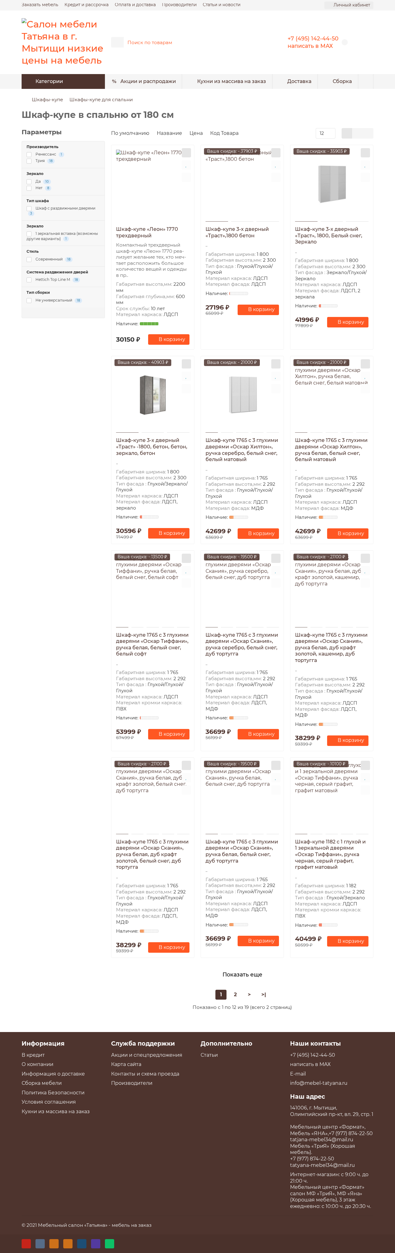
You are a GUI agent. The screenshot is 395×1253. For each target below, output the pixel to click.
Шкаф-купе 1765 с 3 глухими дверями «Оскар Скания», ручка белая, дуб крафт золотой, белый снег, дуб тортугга (152, 854)
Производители (179, 4)
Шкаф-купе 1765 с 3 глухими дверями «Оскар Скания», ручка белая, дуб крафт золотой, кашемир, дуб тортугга (331, 647)
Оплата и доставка (135, 4)
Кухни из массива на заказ (231, 81)
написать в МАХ (310, 46)
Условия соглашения (49, 1102)
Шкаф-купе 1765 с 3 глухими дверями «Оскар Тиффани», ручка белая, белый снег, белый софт (152, 644)
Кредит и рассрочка (86, 4)
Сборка (342, 81)
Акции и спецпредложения (146, 1055)
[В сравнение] (186, 177)
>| (263, 994)
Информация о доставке (53, 1074)
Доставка (299, 81)
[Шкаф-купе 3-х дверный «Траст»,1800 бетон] (242, 184)
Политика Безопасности (53, 1093)
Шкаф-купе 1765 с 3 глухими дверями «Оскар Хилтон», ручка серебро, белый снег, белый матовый (242, 449)
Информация (43, 1043)
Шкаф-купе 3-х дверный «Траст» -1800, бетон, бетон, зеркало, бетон (151, 446)
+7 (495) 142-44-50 (313, 38)
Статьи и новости (221, 4)
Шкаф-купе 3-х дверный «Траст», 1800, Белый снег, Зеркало (328, 235)
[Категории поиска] (117, 42)
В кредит (33, 1055)
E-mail (298, 1074)
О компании (37, 1064)
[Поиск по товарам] (257, 42)
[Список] (357, 133)
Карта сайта (126, 1064)
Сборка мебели (42, 1083)
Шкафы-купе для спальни (101, 99)
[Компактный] (368, 133)
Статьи (209, 1055)
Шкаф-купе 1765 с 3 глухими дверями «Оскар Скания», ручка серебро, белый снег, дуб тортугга (242, 644)
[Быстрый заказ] (186, 152)
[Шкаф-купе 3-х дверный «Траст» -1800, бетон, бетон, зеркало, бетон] (152, 395)
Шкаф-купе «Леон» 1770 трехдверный (147, 232)
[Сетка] (347, 133)
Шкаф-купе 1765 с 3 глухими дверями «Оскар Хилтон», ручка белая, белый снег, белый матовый (331, 449)
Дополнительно (226, 1043)
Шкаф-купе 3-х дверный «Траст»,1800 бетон (237, 232)
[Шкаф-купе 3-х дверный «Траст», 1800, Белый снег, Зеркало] (331, 184)
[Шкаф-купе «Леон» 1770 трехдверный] (152, 184)
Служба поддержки (143, 1043)
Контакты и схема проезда (145, 1074)
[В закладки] (186, 165)
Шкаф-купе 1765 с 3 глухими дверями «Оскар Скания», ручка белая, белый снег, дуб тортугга (242, 851)
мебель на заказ (132, 1225)
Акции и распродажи (148, 81)
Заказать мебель (40, 4)
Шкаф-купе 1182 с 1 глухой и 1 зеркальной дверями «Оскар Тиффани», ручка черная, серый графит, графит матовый (330, 854)
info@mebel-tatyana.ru (318, 1083)
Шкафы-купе (47, 99)
